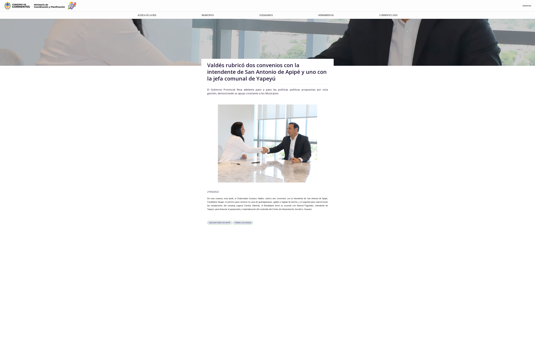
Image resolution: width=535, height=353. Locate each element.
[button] (147, 15)
